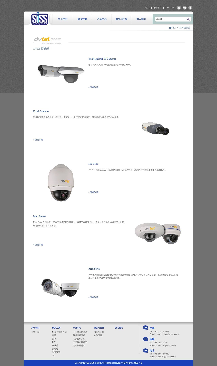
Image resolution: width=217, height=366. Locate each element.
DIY (54, 342)
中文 (147, 7)
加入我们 (141, 19)
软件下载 (98, 335)
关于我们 (62, 19)
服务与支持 (121, 19)
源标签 (55, 349)
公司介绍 (35, 332)
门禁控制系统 (79, 339)
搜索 (188, 19)
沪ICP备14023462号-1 (131, 363)
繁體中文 (157, 7)
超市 (54, 339)
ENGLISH (169, 7)
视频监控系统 (79, 335)
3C (53, 355)
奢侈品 (55, 345)
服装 (54, 335)
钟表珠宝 (56, 352)
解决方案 (82, 19)
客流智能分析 (79, 345)
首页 (174, 28)
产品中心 (102, 19)
